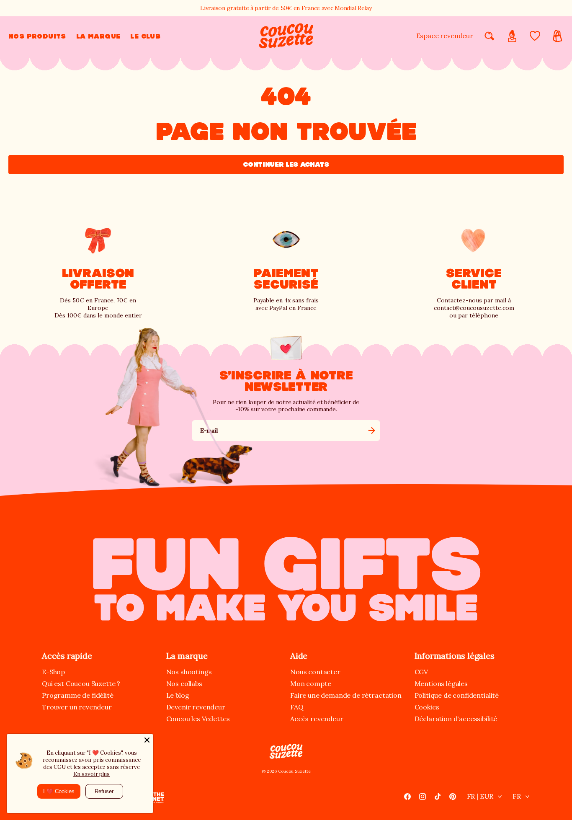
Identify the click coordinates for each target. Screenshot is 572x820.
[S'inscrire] (371, 430)
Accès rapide (67, 655)
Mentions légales (441, 683)
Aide (298, 655)
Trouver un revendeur (77, 707)
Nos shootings (189, 672)
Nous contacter (315, 672)
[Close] (147, 740)
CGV (421, 672)
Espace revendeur (444, 36)
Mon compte (310, 683)
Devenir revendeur (195, 707)
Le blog (177, 695)
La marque (187, 655)
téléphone (483, 315)
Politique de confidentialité (457, 695)
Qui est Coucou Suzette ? (81, 683)
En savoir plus (91, 774)
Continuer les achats (286, 164)
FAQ (297, 707)
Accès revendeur (316, 718)
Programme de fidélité (77, 695)
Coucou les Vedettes (198, 718)
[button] (37, 36)
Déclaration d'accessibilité (456, 718)
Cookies (427, 707)
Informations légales (455, 655)
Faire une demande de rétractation (346, 695)
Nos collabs (184, 683)
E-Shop (53, 672)
